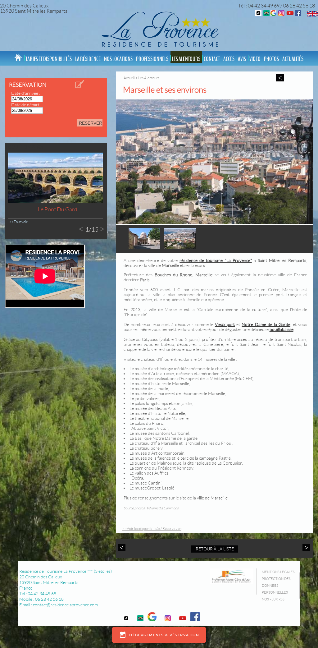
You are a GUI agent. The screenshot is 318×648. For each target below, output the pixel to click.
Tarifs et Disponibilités (48, 59)
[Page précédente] (122, 548)
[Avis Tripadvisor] (266, 14)
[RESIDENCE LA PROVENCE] (290, 14)
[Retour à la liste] (280, 77)
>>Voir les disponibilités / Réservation (151, 528)
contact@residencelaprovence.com (65, 604)
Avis (242, 59)
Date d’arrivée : (25, 93)
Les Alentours (186, 59)
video (255, 59)
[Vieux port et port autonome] (215, 162)
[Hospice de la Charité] (144, 247)
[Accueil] (159, 28)
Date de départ (25, 104)
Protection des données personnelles (276, 585)
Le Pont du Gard (57, 209)
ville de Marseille (212, 497)
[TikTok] (258, 14)
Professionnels (152, 59)
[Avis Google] (273, 14)
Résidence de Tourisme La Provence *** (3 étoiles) (65, 571)
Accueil (129, 78)
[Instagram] (281, 14)
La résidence (88, 59)
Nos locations (118, 59)
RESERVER (90, 123)
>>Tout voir (18, 222)
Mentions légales (278, 572)
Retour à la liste (215, 548)
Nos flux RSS (273, 599)
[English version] (312, 14)
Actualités (292, 59)
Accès (228, 59)
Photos (271, 59)
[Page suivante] (305, 548)
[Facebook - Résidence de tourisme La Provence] (298, 14)
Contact (212, 59)
